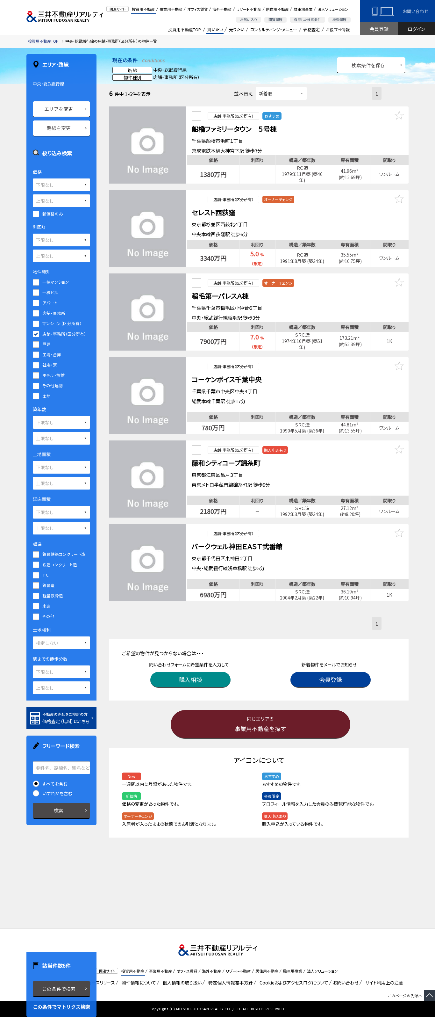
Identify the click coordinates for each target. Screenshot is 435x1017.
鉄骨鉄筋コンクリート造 (63, 554)
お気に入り (248, 19)
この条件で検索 (58, 988)
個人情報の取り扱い (181, 982)
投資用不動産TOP (184, 29)
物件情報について (137, 982)
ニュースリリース (98, 982)
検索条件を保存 (368, 65)
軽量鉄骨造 (52, 595)
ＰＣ (45, 575)
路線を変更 (59, 128)
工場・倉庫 (51, 355)
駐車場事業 (303, 9)
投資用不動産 (143, 9)
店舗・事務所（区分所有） (64, 334)
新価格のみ (52, 214)
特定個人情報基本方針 (229, 982)
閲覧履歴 (275, 19)
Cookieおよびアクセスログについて (292, 982)
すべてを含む (55, 784)
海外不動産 (222, 9)
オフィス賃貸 (197, 9)
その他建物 (52, 385)
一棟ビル (50, 292)
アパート (49, 303)
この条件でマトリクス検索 (61, 1006)
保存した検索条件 (307, 19)
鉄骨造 (48, 585)
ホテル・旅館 (53, 375)
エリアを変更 (58, 108)
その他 (48, 616)
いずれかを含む (57, 793)
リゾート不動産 (248, 9)
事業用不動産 (171, 9)
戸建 (46, 344)
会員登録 (379, 28)
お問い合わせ (415, 11)
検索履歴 (339, 19)
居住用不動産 (277, 9)
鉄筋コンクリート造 (59, 565)
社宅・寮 (49, 365)
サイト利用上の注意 (383, 982)
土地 (46, 396)
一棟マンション (55, 282)
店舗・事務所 (53, 313)
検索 (58, 810)
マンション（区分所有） (62, 323)
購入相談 (190, 679)
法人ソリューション (332, 9)
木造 (46, 606)
